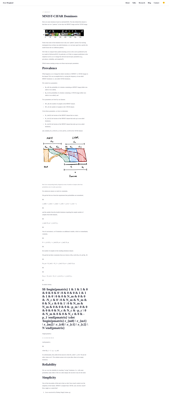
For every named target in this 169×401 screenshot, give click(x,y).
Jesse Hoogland (8, 3)
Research (142, 3)
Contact (156, 3)
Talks (134, 3)
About (127, 3)
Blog (149, 3)
